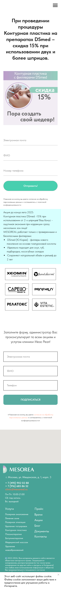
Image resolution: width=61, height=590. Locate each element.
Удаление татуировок (16, 526)
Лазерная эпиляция (15, 522)
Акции (38, 520)
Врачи (38, 514)
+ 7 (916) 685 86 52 (16, 486)
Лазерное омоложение (16, 514)
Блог (37, 525)
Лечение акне (12, 518)
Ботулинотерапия (14, 538)
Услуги (9, 508)
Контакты (40, 536)
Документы (41, 531)
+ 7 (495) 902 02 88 (17, 482)
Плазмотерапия (13, 534)
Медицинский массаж (16, 542)
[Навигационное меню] (55, 5)
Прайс (39, 508)
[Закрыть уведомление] (58, 574)
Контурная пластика (16, 530)
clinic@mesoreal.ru (16, 489)
